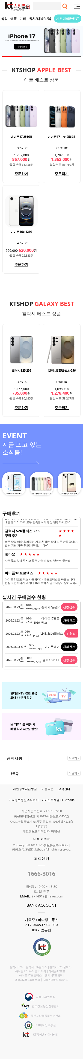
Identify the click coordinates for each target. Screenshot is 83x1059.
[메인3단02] (41, 483)
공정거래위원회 (45, 996)
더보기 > (74, 758)
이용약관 (47, 789)
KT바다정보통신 (46, 1025)
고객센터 (64, 789)
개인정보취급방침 (25, 789)
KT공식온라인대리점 (46, 1034)
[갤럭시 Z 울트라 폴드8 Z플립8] (41, 42)
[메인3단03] (69, 483)
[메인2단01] (41, 684)
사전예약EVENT (67, 18)
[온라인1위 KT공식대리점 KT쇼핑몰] (17, 6)
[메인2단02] (41, 715)
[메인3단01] (13, 483)
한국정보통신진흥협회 (45, 1006)
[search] (65, 6)
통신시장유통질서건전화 (45, 1015)
